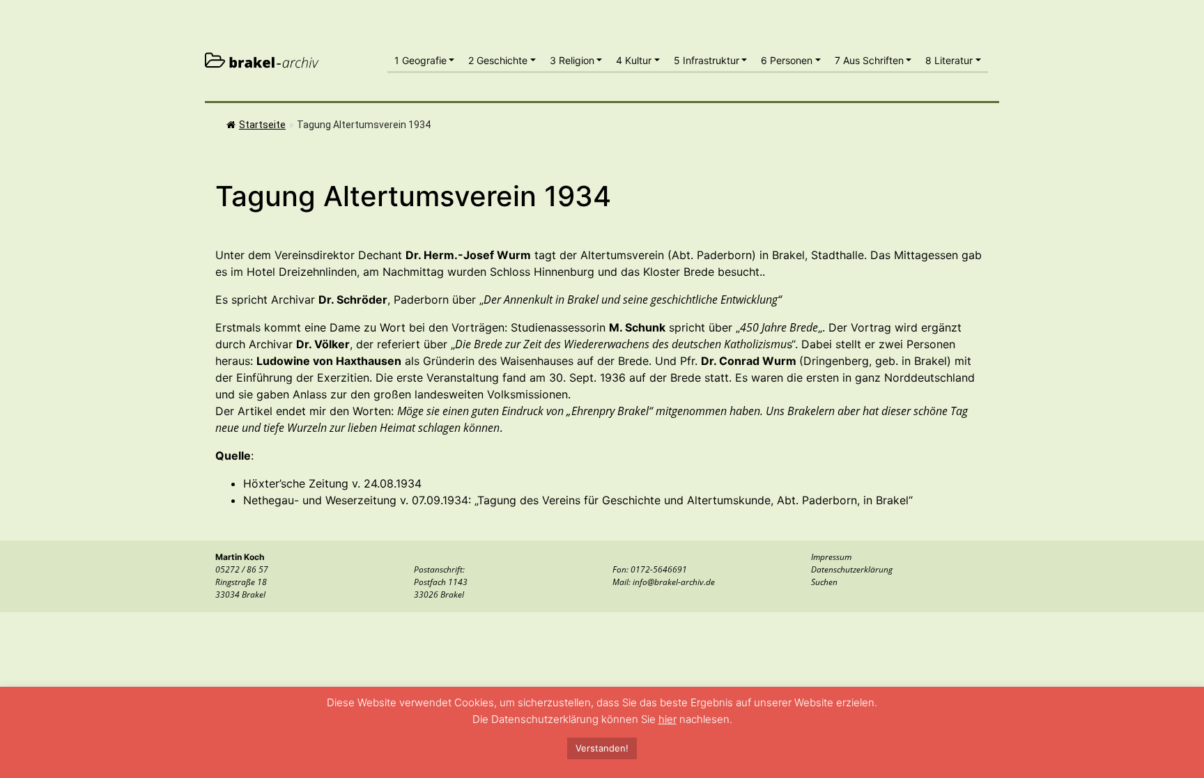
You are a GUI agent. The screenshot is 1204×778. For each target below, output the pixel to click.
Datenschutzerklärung (852, 569)
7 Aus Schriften (869, 60)
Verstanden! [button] (602, 748)
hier (667, 719)
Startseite (262, 124)
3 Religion (572, 60)
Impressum (831, 557)
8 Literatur (949, 60)
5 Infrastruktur (706, 60)
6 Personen (786, 60)
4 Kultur (633, 60)
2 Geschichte (497, 60)
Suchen (824, 582)
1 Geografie (420, 60)
